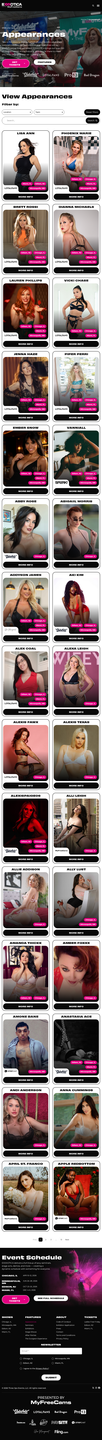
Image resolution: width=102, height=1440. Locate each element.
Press (58, 1328)
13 (61, 1239)
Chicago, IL (6, 1322)
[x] (93, 1388)
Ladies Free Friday (92, 1322)
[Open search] (93, 5)
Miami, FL (6, 1332)
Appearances (30, 1322)
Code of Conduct (63, 1322)
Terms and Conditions (65, 1335)
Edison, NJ (6, 1328)
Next (67, 1239)
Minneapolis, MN (9, 1325)
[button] (98, 6)
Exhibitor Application (65, 1325)
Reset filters (92, 112)
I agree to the (36, 1368)
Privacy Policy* (42, 1368)
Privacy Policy (62, 1338)
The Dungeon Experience (36, 1338)
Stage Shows (31, 1332)
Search (91, 120)
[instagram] (96, 1388)
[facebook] (99, 1388)
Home (83, 19)
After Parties (30, 1335)
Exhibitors (29, 1328)
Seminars (29, 1325)
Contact (59, 1332)
